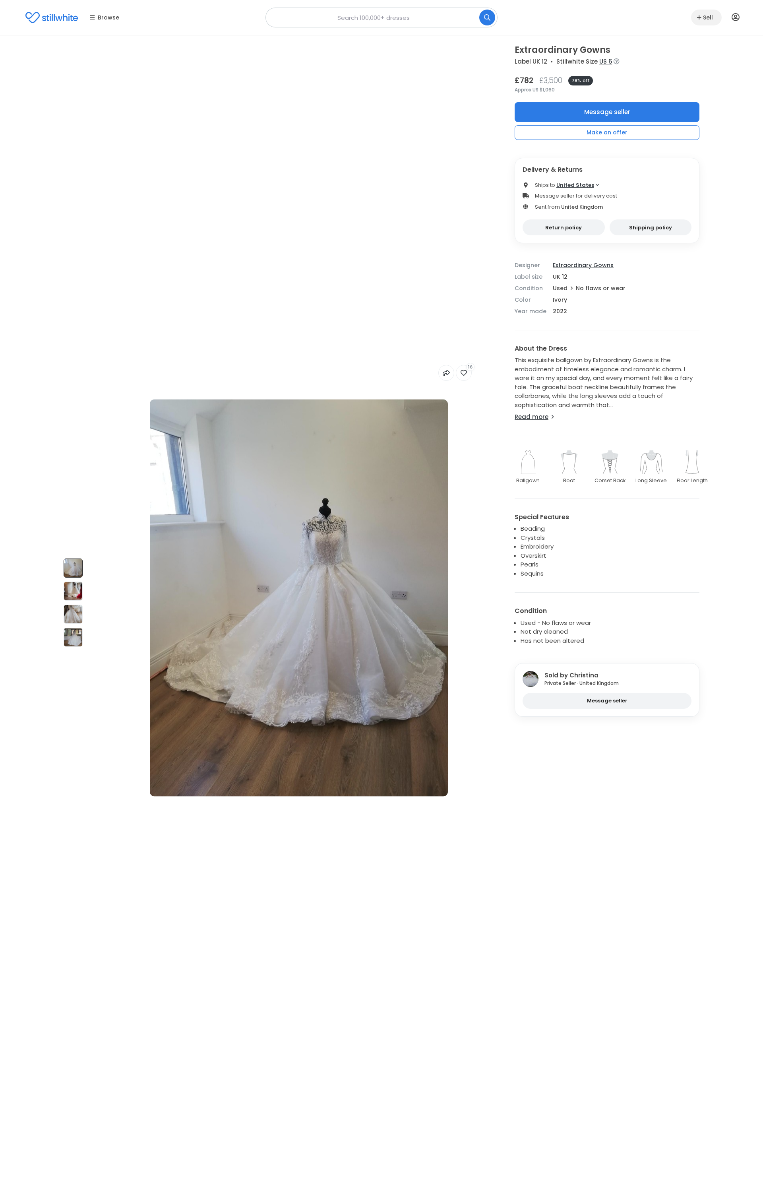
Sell (708, 17)
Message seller (607, 112)
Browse (108, 17)
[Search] (487, 17)
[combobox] (381, 17)
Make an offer (607, 132)
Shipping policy (650, 227)
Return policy (563, 227)
